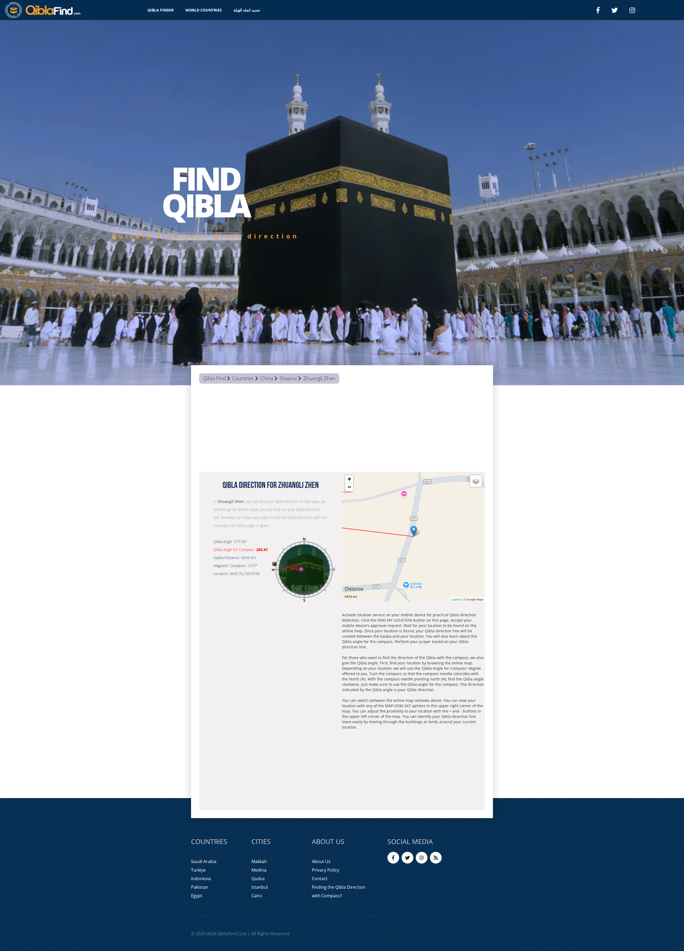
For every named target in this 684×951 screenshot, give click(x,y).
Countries (243, 378)
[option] (342, 202)
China (266, 378)
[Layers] (476, 481)
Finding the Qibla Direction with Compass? (339, 891)
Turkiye (198, 870)
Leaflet (456, 599)
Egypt (196, 896)
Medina (258, 870)
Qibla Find (214, 378)
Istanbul (259, 887)
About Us (321, 861)
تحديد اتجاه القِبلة (247, 10)
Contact (320, 878)
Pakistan (199, 887)
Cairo (256, 896)
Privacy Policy (325, 870)
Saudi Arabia (203, 861)
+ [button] (349, 479)
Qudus (258, 878)
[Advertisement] (342, 429)
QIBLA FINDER (160, 10)
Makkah (259, 861)
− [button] (349, 487)
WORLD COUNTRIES (203, 10)
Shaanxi (288, 378)
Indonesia (201, 878)
